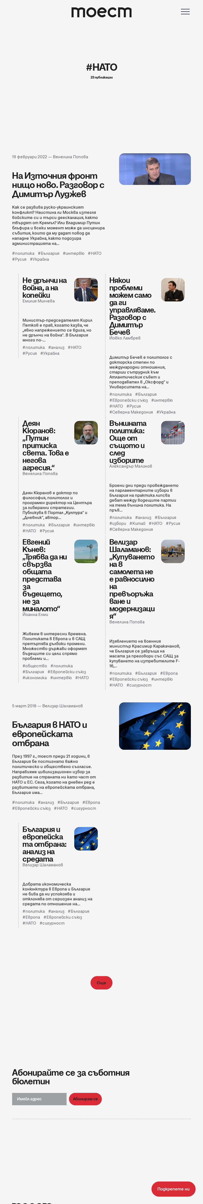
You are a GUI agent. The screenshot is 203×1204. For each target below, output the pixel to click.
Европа (170, 673)
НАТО (96, 253)
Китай (138, 523)
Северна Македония (132, 412)
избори (119, 523)
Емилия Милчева (39, 301)
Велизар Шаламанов (62, 706)
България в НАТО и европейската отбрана (49, 733)
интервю (75, 253)
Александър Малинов (130, 466)
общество (36, 666)
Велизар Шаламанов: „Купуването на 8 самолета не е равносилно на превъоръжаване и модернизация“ (132, 578)
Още (101, 983)
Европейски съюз (130, 400)
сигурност (140, 685)
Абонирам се (85, 1099)
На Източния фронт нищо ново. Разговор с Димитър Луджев (58, 184)
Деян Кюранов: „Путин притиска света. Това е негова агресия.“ (46, 445)
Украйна (41, 259)
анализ (57, 347)
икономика (36, 677)
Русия (20, 259)
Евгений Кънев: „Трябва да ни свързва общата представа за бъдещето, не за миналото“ (45, 575)
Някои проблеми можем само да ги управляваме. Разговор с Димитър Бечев (132, 306)
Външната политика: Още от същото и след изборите (128, 442)
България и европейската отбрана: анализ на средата (45, 844)
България (50, 253)
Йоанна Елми (35, 614)
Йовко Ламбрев (125, 338)
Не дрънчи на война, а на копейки (45, 287)
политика (24, 253)
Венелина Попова (70, 157)
